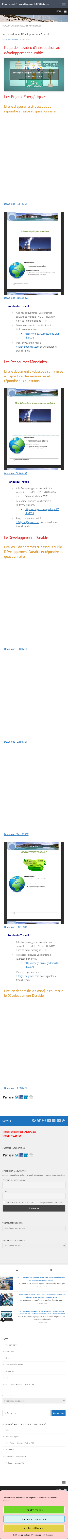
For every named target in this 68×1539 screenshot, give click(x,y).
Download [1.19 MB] (15, 473)
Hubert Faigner (12, 40)
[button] (59, 11)
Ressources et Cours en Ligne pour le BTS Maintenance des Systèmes (26, 4)
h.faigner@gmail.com (27, 346)
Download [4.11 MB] (15, 203)
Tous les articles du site (14, 1365)
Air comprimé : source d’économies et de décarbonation (41, 1300)
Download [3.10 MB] (15, 649)
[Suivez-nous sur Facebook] (34, 1120)
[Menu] (64, 4)
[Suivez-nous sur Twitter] (39, 1120)
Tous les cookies (34, 1510)
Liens (7, 1358)
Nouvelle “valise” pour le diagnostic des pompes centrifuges (42, 1283)
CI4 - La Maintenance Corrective (29, 1278)
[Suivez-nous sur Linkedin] (54, 1120)
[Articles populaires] (51, 1270)
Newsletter (9, 1371)
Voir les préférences (34, 1528)
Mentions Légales (12, 1437)
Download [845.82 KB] (16, 834)
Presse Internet (48, 1280)
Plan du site (9, 1351)
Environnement (33, 26)
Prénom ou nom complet (14, 1180)
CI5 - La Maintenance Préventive (53, 1278)
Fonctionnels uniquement (34, 1519)
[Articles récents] (17, 1270)
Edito (7, 1378)
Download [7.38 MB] (15, 1088)
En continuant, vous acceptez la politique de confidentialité (34, 1202)
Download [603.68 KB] (16, 927)
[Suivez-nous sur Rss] (64, 1120)
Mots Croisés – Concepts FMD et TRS (19, 1384)
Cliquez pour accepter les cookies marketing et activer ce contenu (34, 74)
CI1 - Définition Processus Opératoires (33, 1311)
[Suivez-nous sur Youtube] (49, 1120)
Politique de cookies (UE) (14, 1463)
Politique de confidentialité (42, 1535)
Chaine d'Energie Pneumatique (29, 1294)
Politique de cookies (21, 1535)
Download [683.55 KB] (16, 297)
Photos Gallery (11, 1345)
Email (5, 1191)
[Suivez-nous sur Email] (59, 1120)
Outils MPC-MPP (35, 1280)
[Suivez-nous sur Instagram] (44, 1120)
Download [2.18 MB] (15, 741)
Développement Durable (13, 26)
